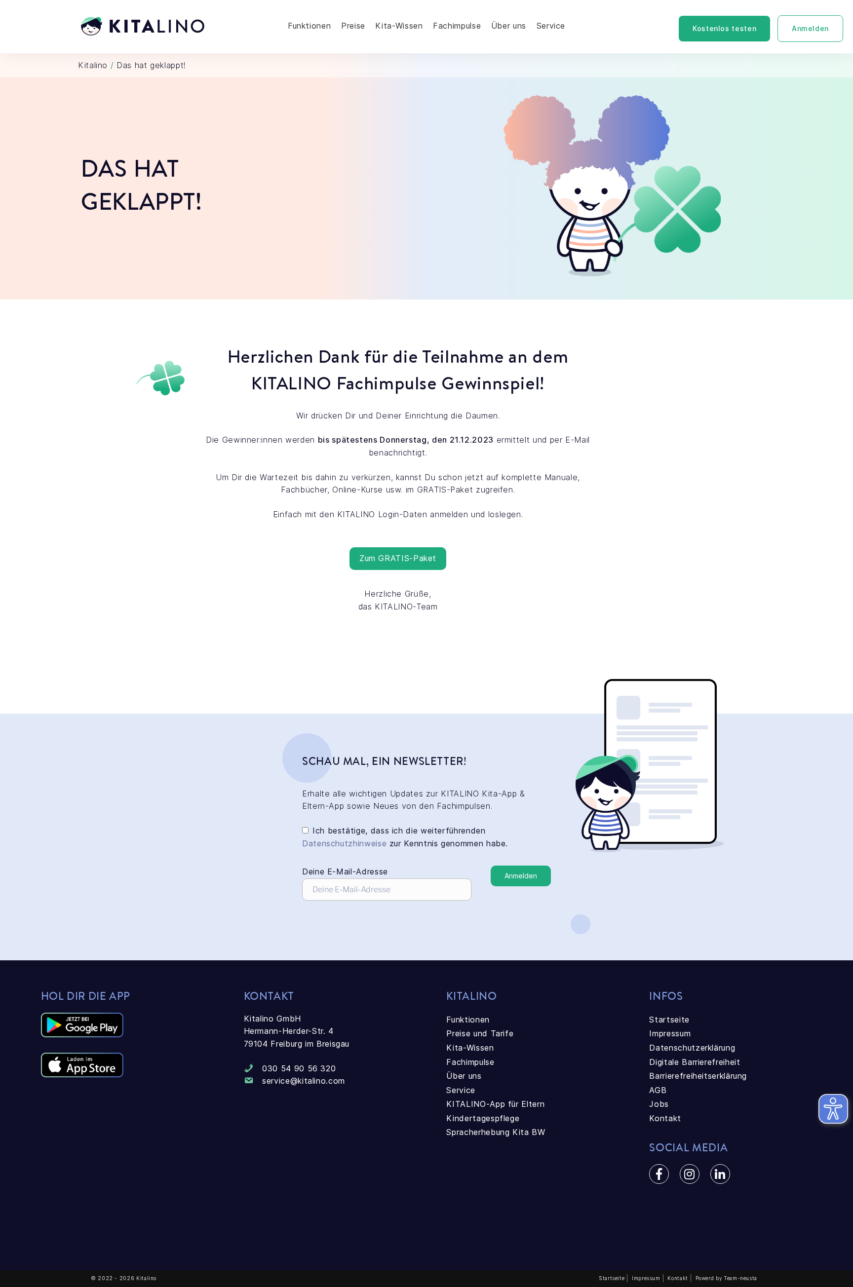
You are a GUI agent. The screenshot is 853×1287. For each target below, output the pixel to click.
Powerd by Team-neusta (726, 1278)
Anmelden (810, 28)
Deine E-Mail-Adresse (345, 871)
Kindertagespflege (482, 1118)
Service (551, 26)
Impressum (670, 1033)
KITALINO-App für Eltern (495, 1104)
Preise (353, 26)
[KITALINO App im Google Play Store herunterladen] (82, 1034)
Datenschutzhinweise (344, 843)
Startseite (669, 1019)
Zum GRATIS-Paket (397, 558)
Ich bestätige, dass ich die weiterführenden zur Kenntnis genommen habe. (405, 837)
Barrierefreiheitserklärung (698, 1076)
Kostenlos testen (724, 28)
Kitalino (93, 65)
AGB (657, 1090)
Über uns (508, 26)
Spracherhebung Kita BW (495, 1132)
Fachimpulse (457, 26)
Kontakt (665, 1118)
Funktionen (309, 26)
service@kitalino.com (303, 1081)
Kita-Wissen (399, 26)
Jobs (659, 1104)
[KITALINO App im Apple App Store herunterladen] (82, 1074)
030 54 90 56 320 (299, 1068)
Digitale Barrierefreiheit (694, 1062)
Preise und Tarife (479, 1033)
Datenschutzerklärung (692, 1048)
